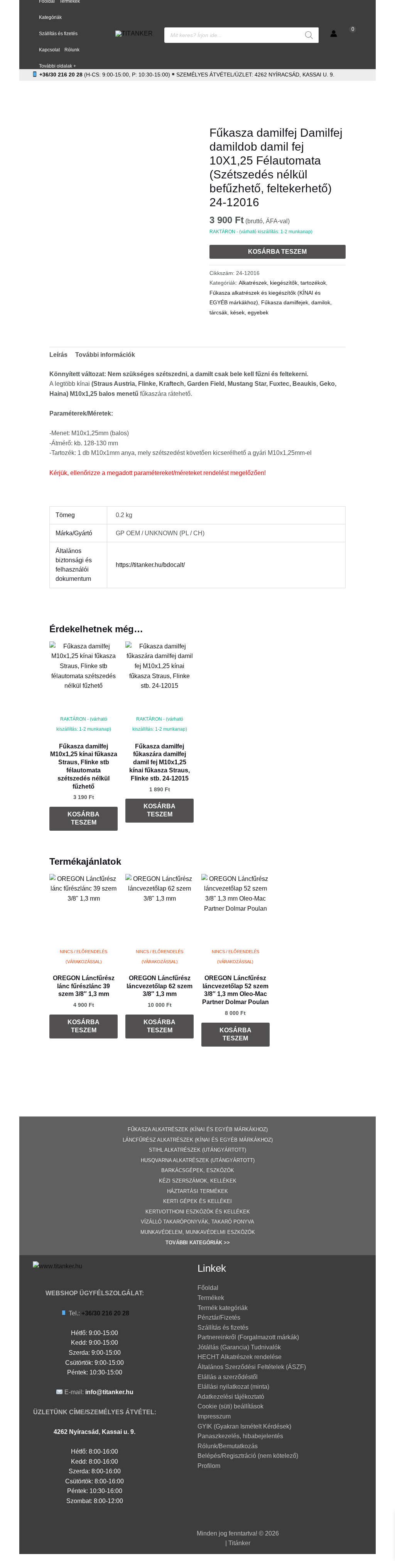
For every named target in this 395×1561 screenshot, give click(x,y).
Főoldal (208, 1287)
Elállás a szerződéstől (228, 1377)
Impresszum (214, 1416)
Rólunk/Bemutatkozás (228, 1446)
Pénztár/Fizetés (219, 1317)
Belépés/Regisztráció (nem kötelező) (248, 1455)
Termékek (211, 1298)
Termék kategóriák (223, 1308)
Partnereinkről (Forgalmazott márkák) (248, 1337)
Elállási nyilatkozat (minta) (233, 1386)
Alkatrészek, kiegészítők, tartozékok (282, 283)
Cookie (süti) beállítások (230, 1406)
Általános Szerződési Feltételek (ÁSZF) (252, 1367)
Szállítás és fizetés (58, 33)
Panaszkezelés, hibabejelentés (240, 1436)
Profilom (209, 1466)
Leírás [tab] (58, 354)
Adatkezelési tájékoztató (231, 1396)
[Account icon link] (333, 33)
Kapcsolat (49, 50)
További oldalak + (57, 66)
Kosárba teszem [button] (84, 818)
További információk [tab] (105, 354)
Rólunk (71, 50)
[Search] (309, 35)
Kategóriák (50, 17)
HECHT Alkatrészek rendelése (240, 1357)
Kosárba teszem (277, 251)
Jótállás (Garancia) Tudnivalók (239, 1347)
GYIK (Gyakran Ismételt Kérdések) (244, 1426)
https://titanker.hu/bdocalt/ (150, 565)
